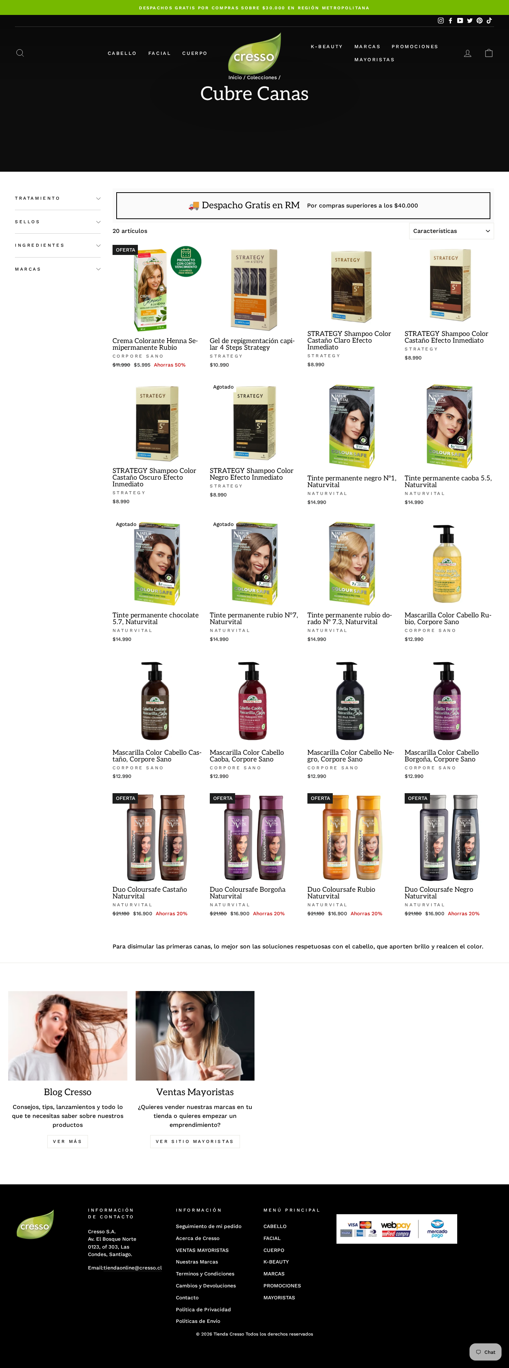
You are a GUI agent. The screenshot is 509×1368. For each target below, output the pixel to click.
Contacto (187, 1297)
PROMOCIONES (415, 46)
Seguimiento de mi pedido (208, 1226)
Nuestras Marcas (197, 1262)
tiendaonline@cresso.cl (133, 1268)
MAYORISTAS (374, 59)
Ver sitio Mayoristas (195, 1141)
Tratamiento (38, 198)
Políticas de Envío (198, 1321)
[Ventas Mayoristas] (195, 1036)
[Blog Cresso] (67, 1036)
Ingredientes (40, 245)
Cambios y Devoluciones (206, 1285)
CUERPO (195, 53)
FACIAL (159, 53)
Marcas (28, 269)
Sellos (28, 222)
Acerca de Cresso (197, 1238)
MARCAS (367, 46)
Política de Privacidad (203, 1309)
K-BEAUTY (327, 46)
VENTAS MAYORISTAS (202, 1250)
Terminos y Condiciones (205, 1274)
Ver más (67, 1141)
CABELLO (122, 53)
